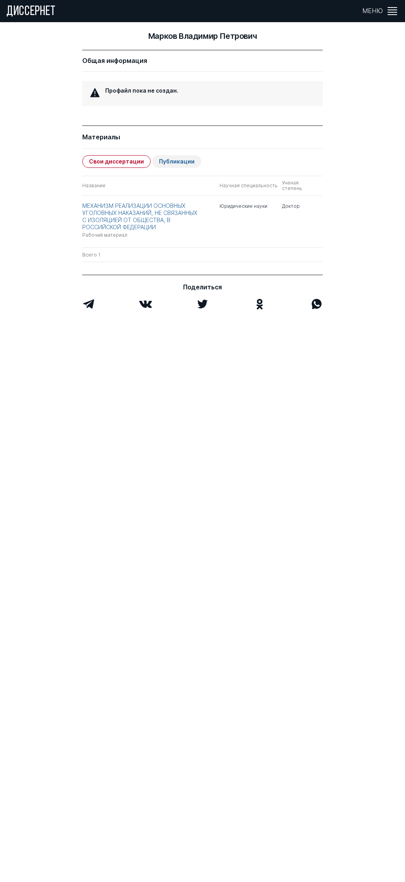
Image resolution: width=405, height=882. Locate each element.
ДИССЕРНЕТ (31, 12)
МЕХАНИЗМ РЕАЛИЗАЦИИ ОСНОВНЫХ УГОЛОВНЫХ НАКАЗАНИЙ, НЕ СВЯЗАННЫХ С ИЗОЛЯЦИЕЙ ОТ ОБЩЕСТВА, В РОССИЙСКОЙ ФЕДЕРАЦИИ (139, 216)
